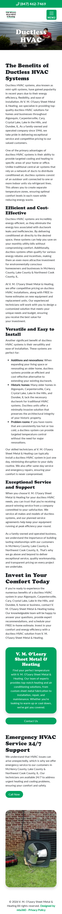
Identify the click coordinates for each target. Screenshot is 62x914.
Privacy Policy (36, 910)
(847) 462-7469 (32, 3)
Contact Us (31, 721)
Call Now (14, 794)
